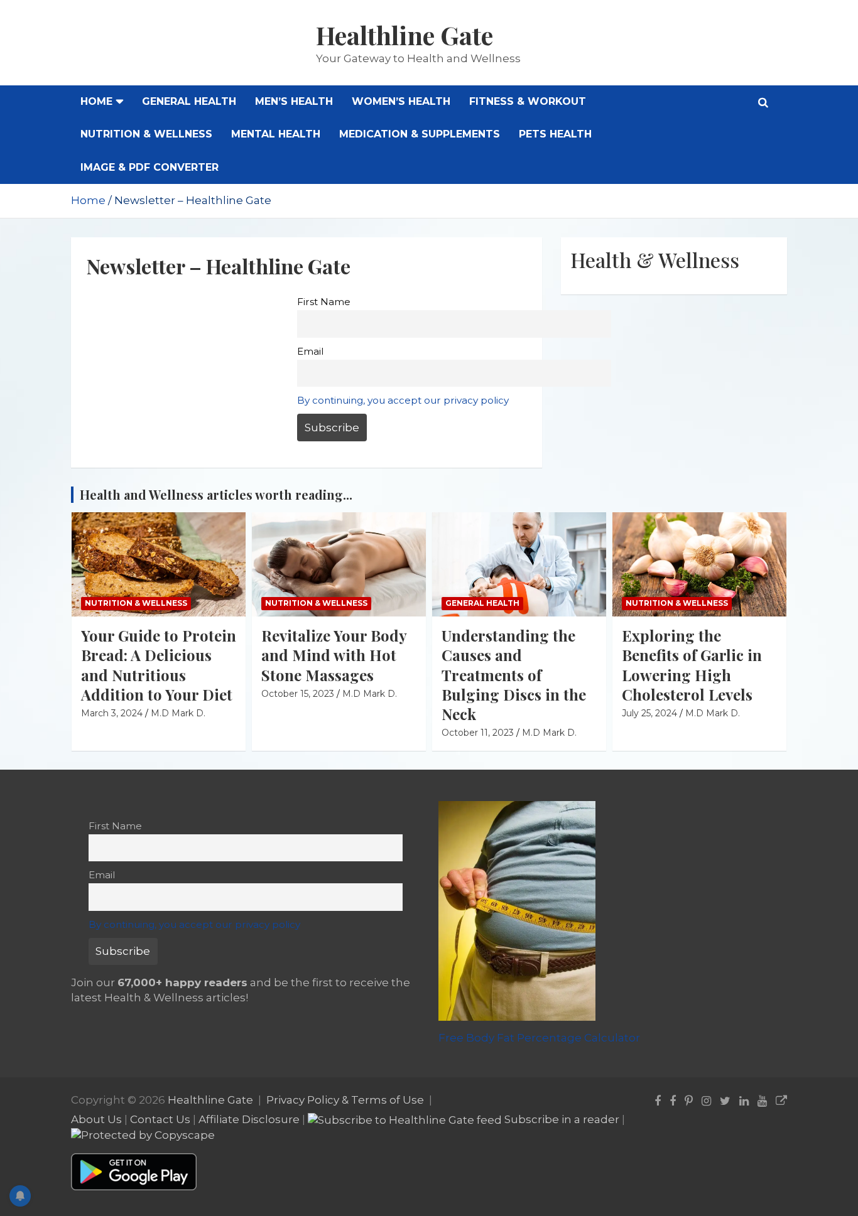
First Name (323, 302)
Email (310, 351)
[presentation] (760, 479)
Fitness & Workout (527, 101)
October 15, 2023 (297, 693)
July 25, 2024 (649, 713)
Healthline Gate (404, 34)
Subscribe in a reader (561, 1119)
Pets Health (555, 134)
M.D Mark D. (178, 713)
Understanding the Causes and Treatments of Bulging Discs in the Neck (514, 674)
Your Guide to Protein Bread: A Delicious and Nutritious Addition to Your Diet (158, 664)
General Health (189, 101)
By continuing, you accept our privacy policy (403, 400)
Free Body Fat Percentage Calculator (539, 1037)
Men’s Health (294, 101)
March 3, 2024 (112, 713)
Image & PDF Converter (149, 167)
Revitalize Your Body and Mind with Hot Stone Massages (333, 654)
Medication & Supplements (419, 134)
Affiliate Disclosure (249, 1119)
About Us (96, 1119)
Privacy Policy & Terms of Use (345, 1100)
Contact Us (160, 1119)
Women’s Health (401, 101)
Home (96, 101)
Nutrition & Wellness (146, 134)
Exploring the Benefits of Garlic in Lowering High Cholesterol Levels (692, 664)
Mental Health (275, 134)
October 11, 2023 (478, 732)
